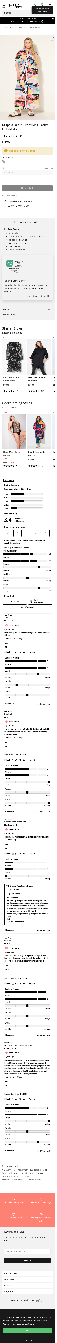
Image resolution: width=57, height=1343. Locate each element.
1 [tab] (9, 117)
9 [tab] (45, 117)
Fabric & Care (9, 314)
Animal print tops (10, 1176)
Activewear (23, 1170)
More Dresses (34, 27)
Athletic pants (27, 1173)
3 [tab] (18, 117)
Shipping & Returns (9, 195)
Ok (27, 1330)
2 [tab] (14, 117)
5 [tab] (27, 117)
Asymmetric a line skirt (12, 1180)
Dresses (21, 27)
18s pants (24, 1176)
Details (6, 309)
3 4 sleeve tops (43, 1173)
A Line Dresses (9, 1170)
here (32, 1324)
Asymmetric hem (33, 1180)
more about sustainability (38, 296)
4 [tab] (23, 117)
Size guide (49, 168)
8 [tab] (40, 117)
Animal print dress (10, 1173)
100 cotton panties (38, 1170)
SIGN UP (27, 1260)
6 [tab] (32, 117)
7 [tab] (36, 117)
